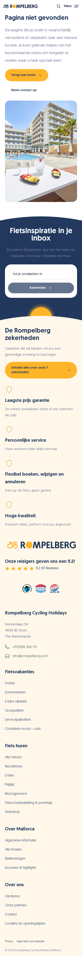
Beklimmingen (15, 859)
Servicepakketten (18, 720)
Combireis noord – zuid (22, 729)
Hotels (10, 683)
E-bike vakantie (16, 701)
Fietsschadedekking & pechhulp (28, 803)
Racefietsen (13, 766)
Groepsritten (14, 711)
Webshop (12, 812)
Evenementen (15, 692)
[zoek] (58, 6)
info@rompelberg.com (30, 656)
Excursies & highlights (20, 868)
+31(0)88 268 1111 (25, 647)
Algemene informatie (20, 840)
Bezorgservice (16, 794)
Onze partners (16, 905)
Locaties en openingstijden (25, 924)
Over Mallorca (20, 829)
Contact (11, 914)
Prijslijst (9, 785)
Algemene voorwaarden (31, 941)
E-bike (9, 775)
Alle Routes (13, 849)
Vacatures (12, 896)
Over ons (14, 885)
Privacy (9, 941)
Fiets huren (16, 746)
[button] (71, 6)
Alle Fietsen (13, 757)
